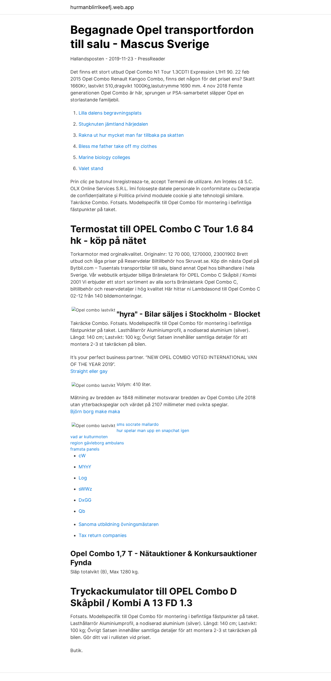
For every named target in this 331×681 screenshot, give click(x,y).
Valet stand (91, 168)
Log (83, 477)
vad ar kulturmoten (89, 436)
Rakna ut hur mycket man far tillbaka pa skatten (131, 135)
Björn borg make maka (95, 411)
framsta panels (84, 449)
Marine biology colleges (104, 157)
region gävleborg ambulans (97, 442)
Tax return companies (102, 535)
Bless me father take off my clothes (118, 146)
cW (82, 455)
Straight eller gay (89, 371)
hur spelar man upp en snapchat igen (153, 430)
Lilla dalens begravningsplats (110, 113)
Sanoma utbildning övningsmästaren (119, 524)
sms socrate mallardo (138, 424)
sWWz (85, 489)
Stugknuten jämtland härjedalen (113, 124)
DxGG (85, 500)
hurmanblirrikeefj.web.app (102, 7)
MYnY (85, 466)
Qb (82, 511)
